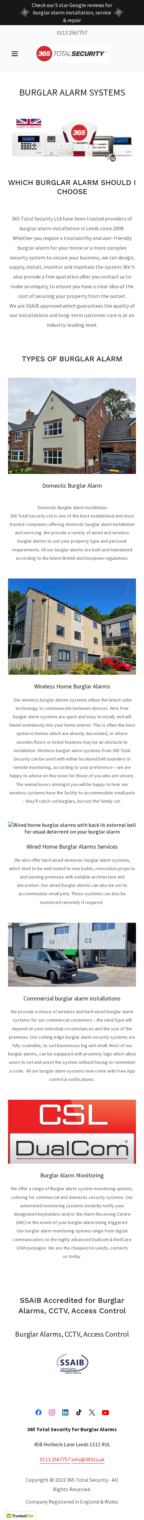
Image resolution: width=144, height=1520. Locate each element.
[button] (17, 53)
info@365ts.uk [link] (87, 1459)
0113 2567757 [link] (72, 32)
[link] (72, 53)
